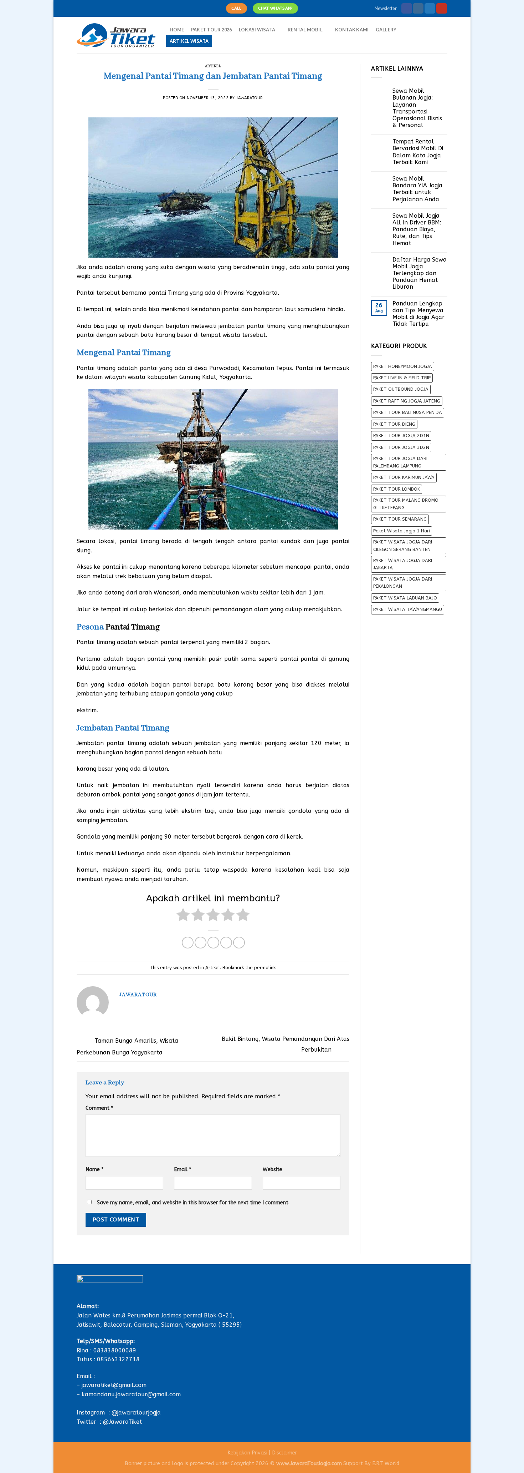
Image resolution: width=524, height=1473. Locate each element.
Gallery (386, 29)
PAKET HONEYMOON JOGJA (402, 366)
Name (94, 1169)
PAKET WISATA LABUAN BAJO (405, 598)
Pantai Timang (133, 627)
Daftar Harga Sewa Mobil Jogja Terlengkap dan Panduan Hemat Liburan (419, 273)
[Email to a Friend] (213, 942)
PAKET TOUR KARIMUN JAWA (404, 477)
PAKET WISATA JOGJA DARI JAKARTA (402, 564)
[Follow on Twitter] (430, 8)
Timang (177, 292)
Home (177, 29)
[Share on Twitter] (200, 942)
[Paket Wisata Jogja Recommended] (116, 35)
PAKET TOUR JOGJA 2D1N (401, 435)
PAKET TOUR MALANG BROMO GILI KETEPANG (405, 503)
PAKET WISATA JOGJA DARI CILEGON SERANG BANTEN (402, 545)
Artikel (213, 66)
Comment (99, 1108)
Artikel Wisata (189, 41)
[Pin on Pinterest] (226, 942)
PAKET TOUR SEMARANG (400, 519)
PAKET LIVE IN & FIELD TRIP (402, 377)
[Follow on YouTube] (441, 8)
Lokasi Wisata (257, 29)
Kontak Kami (352, 29)
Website (272, 1169)
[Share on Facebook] (188, 942)
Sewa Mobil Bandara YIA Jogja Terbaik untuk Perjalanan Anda (417, 189)
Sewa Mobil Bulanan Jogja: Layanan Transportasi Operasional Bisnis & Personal (417, 107)
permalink (265, 967)
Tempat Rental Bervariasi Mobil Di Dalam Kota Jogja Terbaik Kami (417, 152)
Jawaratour (249, 98)
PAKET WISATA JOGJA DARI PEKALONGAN (402, 582)
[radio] (183, 916)
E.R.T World (386, 1464)
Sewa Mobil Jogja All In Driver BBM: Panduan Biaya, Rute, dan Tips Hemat (416, 229)
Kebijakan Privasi (247, 1453)
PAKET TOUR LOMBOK (396, 489)
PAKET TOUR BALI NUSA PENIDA (407, 412)
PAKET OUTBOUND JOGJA (400, 389)
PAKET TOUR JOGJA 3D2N (401, 447)
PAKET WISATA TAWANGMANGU (407, 609)
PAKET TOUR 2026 (211, 29)
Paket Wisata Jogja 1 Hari (401, 530)
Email (182, 1169)
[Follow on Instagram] (418, 8)
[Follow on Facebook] (406, 8)
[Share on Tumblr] (239, 942)
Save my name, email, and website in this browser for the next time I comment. (193, 1203)
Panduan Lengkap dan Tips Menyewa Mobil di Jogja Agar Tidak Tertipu (418, 314)
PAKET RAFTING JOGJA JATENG (406, 401)
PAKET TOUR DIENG (394, 424)
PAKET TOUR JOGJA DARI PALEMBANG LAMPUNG (400, 462)
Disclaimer (284, 1453)
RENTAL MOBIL (305, 29)
